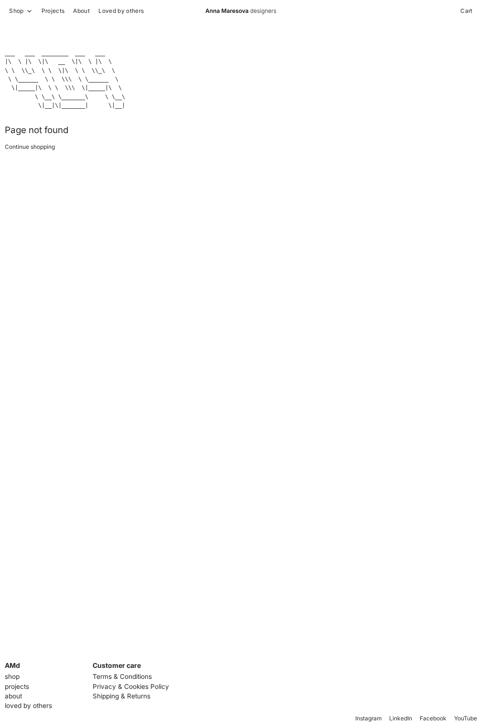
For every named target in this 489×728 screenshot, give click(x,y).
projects (17, 686)
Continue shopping (30, 146)
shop (12, 676)
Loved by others (121, 10)
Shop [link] (16, 11)
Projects (53, 10)
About (81, 10)
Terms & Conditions (122, 676)
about (13, 696)
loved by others (28, 705)
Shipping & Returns (121, 696)
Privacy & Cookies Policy (131, 686)
